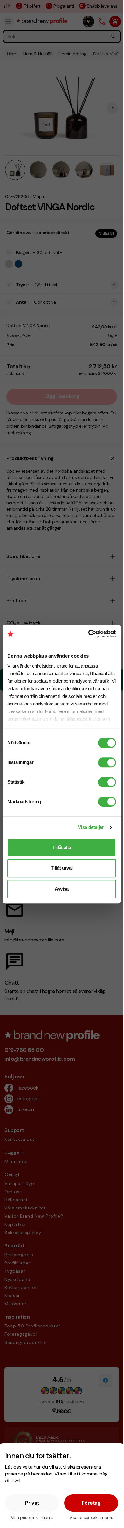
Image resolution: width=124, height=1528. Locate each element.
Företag (91, 1503)
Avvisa (62, 888)
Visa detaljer (91, 827)
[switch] (107, 762)
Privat (32, 1503)
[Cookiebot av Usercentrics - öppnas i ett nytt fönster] (88, 634)
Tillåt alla (61, 847)
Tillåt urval (62, 868)
